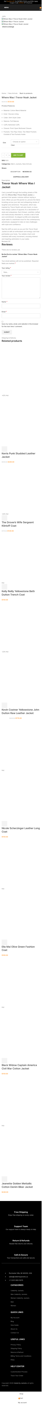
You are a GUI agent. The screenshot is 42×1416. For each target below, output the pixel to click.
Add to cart (18, 155)
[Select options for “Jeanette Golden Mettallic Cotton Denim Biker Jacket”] (4, 1179)
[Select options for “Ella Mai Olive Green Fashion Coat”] (4, 942)
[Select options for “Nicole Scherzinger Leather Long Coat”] (4, 824)
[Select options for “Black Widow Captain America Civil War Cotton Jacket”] (4, 1060)
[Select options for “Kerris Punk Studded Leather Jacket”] (4, 449)
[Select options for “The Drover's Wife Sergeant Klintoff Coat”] (4, 518)
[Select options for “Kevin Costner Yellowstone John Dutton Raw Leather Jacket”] (4, 705)
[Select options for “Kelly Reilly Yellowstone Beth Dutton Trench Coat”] (4, 587)
